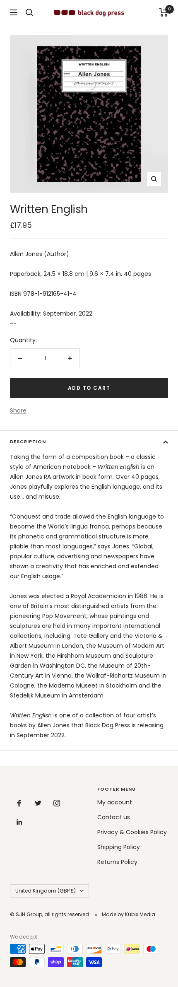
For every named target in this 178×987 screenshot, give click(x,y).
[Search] (29, 12)
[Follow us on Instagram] (56, 803)
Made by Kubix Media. (129, 914)
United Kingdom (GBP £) (45, 890)
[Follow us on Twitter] (38, 803)
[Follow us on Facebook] (19, 803)
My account (114, 802)
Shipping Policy (118, 847)
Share (18, 410)
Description (28, 441)
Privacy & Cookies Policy (132, 832)
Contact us (113, 817)
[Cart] (163, 12)
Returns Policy (117, 862)
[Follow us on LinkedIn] (19, 822)
